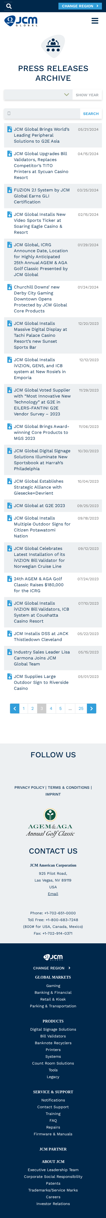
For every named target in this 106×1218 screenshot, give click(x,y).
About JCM (53, 1162)
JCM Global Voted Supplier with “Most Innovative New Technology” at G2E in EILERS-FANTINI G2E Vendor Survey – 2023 (42, 401)
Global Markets (53, 977)
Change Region (79, 6)
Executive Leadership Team (53, 1170)
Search (91, 113)
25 (81, 708)
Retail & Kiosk (53, 999)
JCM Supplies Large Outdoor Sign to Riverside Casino (41, 682)
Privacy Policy (29, 787)
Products (53, 1021)
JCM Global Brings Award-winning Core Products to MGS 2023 (41, 432)
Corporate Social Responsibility (53, 1176)
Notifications (53, 1100)
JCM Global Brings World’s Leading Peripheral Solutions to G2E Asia (41, 135)
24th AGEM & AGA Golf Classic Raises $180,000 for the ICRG (39, 584)
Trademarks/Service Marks (53, 1190)
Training (53, 1113)
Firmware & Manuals (53, 1134)
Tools (53, 1070)
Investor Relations (53, 1203)
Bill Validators (53, 1036)
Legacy (53, 1077)
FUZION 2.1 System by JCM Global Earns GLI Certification (42, 195)
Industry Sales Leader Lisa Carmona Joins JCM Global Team (42, 657)
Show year (87, 95)
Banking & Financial (53, 992)
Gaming (53, 985)
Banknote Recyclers (53, 1043)
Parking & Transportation (53, 1006)
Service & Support (53, 1092)
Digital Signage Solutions (53, 1029)
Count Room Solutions (53, 1063)
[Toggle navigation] (95, 21)
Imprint (53, 794)
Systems (53, 1056)
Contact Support (53, 1107)
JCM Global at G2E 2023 (39, 505)
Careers (53, 1197)
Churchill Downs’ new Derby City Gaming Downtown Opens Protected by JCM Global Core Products (40, 298)
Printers (53, 1049)
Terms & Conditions (69, 787)
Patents (53, 1183)
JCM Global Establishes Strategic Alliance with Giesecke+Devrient (38, 487)
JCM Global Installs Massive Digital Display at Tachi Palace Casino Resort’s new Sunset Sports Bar (40, 335)
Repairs (53, 1127)
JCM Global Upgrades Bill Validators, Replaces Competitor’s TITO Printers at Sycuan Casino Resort (41, 165)
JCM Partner (53, 1149)
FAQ (53, 1120)
